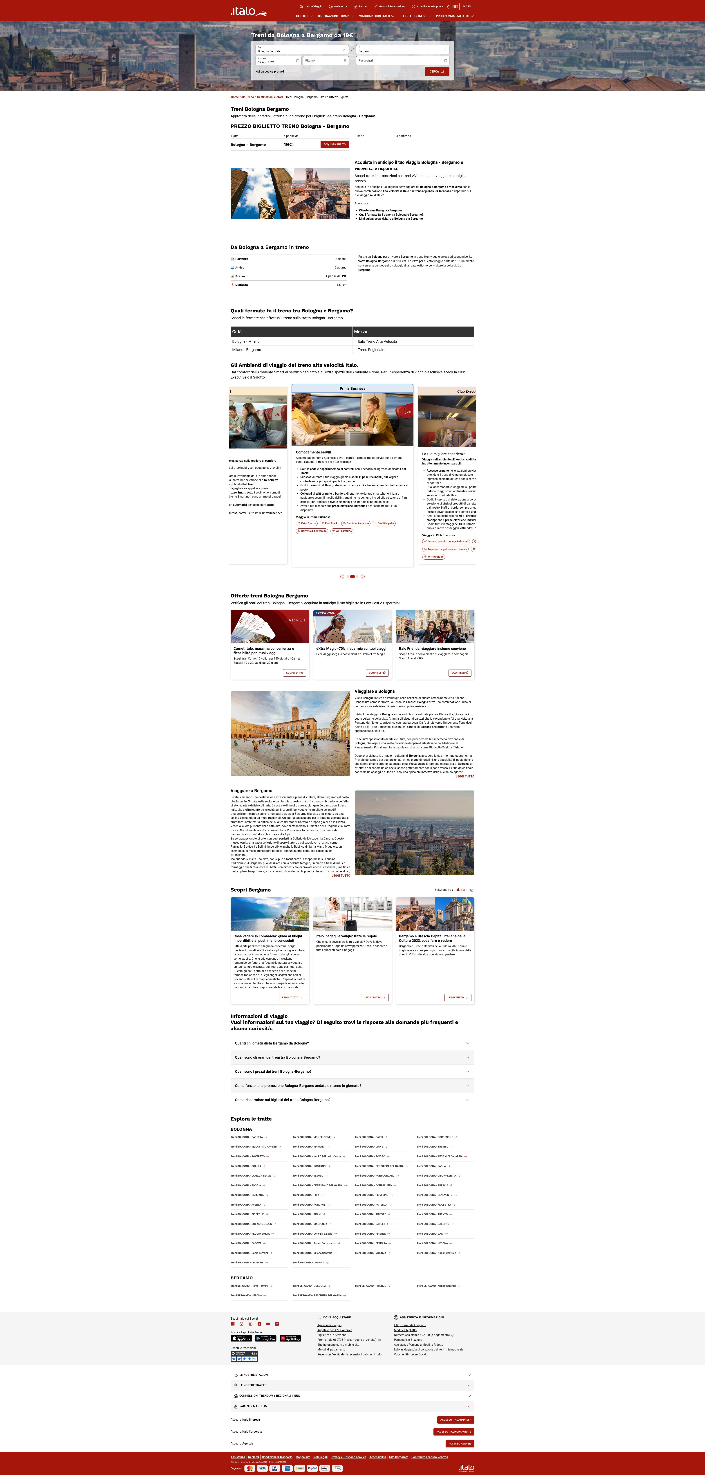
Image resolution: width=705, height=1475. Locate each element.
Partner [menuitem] (363, 6)
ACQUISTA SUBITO (336, 145)
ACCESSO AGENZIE (461, 1444)
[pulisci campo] (344, 49)
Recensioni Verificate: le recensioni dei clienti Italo (349, 1354)
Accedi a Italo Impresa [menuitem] (430, 6)
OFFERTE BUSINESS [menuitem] (413, 16)
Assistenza (238, 1457)
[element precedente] (342, 576)
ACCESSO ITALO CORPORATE (455, 1432)
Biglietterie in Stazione (331, 1335)
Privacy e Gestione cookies (348, 1457)
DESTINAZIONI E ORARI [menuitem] (334, 16)
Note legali (320, 1457)
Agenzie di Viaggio (329, 1325)
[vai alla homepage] (249, 11)
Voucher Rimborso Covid (410, 1354)
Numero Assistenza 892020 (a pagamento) (422, 1335)
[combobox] (300, 51)
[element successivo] (363, 576)
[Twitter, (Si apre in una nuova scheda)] (259, 1324)
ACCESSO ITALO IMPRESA (457, 1420)
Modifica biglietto (405, 1330)
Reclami (253, 1457)
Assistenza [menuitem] (340, 6)
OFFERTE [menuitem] (302, 16)
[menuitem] (448, 6)
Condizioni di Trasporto (277, 1457)
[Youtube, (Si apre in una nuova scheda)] (268, 1324)
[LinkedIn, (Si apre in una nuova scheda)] (250, 1324)
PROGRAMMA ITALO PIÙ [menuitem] (452, 16)
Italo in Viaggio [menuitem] (313, 6)
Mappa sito (303, 1457)
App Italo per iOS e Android (334, 1330)
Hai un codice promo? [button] (270, 71)
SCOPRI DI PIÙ (296, 673)
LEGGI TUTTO (465, 776)
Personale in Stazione (408, 1339)
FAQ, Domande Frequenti (410, 1325)
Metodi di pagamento (331, 1349)
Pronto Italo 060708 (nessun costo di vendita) (347, 1339)
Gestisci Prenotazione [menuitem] (392, 6)
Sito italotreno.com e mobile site (338, 1344)
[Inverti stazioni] (352, 49)
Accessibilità (377, 1457)
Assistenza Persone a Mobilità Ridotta (418, 1344)
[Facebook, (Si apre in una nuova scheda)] (233, 1324)
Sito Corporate (398, 1457)
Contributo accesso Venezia (429, 1457)
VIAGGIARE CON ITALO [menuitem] (374, 16)
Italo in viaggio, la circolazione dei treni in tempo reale (428, 1349)
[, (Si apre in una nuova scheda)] (241, 1324)
